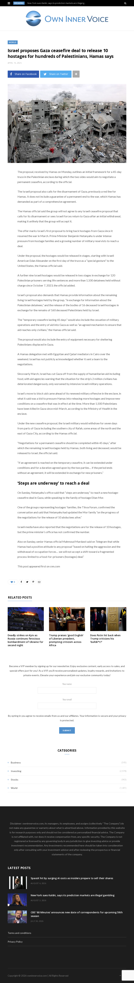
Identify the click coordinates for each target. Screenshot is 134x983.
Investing (16, 771)
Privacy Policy (15, 941)
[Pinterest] (5, 200)
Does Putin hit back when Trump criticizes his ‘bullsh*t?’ (105, 639)
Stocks (14, 779)
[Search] (125, 3)
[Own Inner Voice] (67, 18)
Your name (67, 684)
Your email (67, 699)
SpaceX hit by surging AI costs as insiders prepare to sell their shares (72, 878)
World (12, 42)
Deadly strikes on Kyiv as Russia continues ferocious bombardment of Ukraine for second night (25, 640)
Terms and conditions (19, 932)
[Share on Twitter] (5, 191)
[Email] (5, 208)
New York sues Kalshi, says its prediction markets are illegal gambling (57, 3)
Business (16, 762)
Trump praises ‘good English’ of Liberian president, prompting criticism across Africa (66, 640)
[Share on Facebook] (5, 182)
